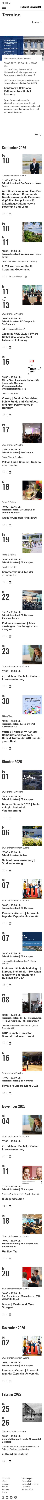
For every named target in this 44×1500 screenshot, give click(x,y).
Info (3, 214)
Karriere (5, 1487)
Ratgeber (5, 1490)
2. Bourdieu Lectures (15, 1454)
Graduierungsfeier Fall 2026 (19, 518)
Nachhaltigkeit (27, 1479)
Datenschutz (27, 1481)
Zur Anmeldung (15, 277)
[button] (3, 1497)
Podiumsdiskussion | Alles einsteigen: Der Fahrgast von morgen (20, 626)
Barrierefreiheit (27, 1490)
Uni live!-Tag (9, 1251)
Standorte (5, 1484)
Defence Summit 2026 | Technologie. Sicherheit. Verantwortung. (20, 807)
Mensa (4, 1492)
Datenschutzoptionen (30, 1484)
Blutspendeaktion (13, 1199)
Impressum (26, 1487)
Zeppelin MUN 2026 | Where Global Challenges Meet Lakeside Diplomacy (20, 337)
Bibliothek (6, 1479)
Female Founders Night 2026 (20, 1086)
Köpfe (4, 1481)
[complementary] (10, 3)
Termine (11, 15)
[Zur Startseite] (31, 8)
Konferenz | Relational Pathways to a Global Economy (18, 91)
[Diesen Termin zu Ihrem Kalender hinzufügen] (10, 214)
